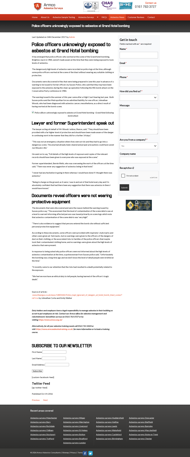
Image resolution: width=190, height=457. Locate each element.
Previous (36, 400)
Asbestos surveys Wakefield (108, 430)
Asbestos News (117, 17)
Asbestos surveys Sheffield (141, 422)
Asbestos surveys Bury (40, 422)
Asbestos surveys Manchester (43, 418)
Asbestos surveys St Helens (75, 430)
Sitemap (65, 452)
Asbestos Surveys (86, 17)
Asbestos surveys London (74, 442)
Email (123, 63)
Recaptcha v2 (127, 167)
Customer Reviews (136, 17)
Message (125, 105)
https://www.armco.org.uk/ (50, 319)
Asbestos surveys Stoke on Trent (143, 434)
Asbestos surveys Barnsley (141, 426)
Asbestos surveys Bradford (75, 438)
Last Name (36, 358)
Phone (124, 77)
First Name (37, 352)
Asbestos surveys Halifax (107, 422)
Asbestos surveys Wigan (74, 418)
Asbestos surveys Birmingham (109, 438)
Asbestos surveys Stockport (42, 434)
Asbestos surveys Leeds (106, 426)
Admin (72, 37)
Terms (80, 452)
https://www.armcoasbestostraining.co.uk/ (54, 329)
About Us (45, 17)
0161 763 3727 (146, 5)
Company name (128, 153)
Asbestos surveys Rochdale (42, 426)
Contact (151, 17)
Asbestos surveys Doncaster (141, 418)
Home (34, 17)
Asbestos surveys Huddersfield (110, 418)
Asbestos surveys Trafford (42, 438)
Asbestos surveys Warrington (76, 422)
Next (45, 400)
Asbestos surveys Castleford (108, 434)
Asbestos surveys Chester (140, 438)
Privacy (73, 452)
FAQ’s (104, 17)
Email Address (38, 364)
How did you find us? (131, 91)
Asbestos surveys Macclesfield (143, 430)
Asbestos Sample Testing (64, 17)
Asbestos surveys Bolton (74, 434)
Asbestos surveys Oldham (41, 430)
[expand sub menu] (98, 17)
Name (123, 49)
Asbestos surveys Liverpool (75, 426)
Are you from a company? (133, 139)
